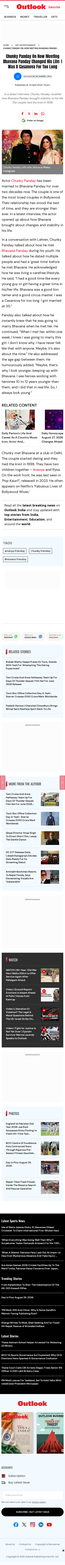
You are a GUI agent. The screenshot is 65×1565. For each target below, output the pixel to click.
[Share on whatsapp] (42, 113)
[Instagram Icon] (32, 1524)
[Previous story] (2, 783)
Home (6, 45)
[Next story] (62, 783)
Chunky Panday (23, 180)
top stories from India (21, 515)
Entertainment (16, 519)
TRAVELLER (40, 16)
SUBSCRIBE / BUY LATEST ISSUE (32, 1512)
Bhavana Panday (15, 250)
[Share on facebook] (22, 113)
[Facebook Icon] (16, 1524)
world (25, 524)
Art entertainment (25, 45)
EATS (54, 16)
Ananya (39, 469)
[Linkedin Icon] (41, 1524)
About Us (10, 1544)
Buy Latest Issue (19, 1482)
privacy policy (39, 1502)
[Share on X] (29, 113)
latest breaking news (39, 505)
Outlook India (15, 510)
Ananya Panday (15, 551)
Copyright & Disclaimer (47, 1544)
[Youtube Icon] (49, 1524)
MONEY (24, 16)
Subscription (16, 1476)
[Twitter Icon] (24, 1524)
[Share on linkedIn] (36, 113)
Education (37, 519)
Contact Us (25, 1544)
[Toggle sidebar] (9, 6)
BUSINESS (10, 16)
